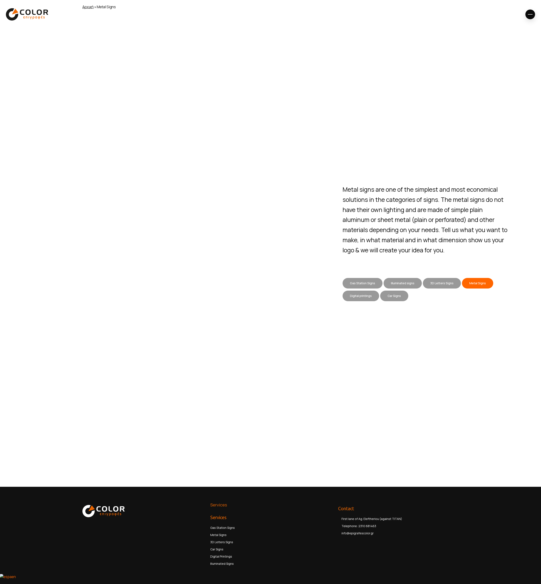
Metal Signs (218, 535)
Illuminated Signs (222, 564)
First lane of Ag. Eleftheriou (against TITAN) (371, 519)
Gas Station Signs (222, 528)
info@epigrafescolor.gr (358, 533)
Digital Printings (221, 556)
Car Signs (216, 549)
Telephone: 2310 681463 (358, 526)
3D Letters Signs (221, 542)
